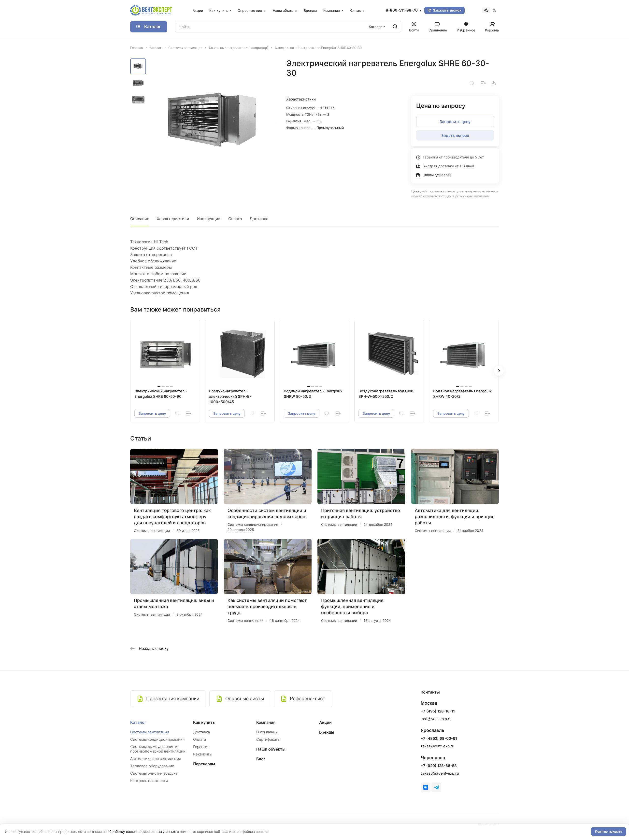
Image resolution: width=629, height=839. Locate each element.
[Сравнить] (483, 83)
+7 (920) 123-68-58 (439, 766)
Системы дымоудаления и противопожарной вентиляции (158, 749)
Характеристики (173, 218)
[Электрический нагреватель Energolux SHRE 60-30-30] (212, 122)
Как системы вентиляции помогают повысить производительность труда (267, 606)
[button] (499, 371)
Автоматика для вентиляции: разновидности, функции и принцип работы (455, 516)
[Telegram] (436, 787)
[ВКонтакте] (425, 787)
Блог (260, 758)
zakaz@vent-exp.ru (437, 746)
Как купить (204, 722)
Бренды (326, 732)
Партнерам (204, 763)
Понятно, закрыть (608, 831)
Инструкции (209, 218)
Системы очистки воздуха (153, 773)
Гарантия (201, 746)
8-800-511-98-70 (402, 10)
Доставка (259, 218)
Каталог (138, 722)
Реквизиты (202, 754)
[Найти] (395, 26)
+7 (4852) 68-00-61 (439, 738)
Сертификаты (268, 739)
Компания (265, 722)
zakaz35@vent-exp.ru (440, 773)
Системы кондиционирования (157, 739)
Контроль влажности (149, 780)
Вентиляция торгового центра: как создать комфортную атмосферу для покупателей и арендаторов (172, 516)
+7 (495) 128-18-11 (438, 711)
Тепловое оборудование (152, 766)
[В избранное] (472, 83)
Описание (139, 218)
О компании (267, 732)
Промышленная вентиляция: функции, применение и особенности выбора (353, 606)
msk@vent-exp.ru (436, 718)
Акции (325, 722)
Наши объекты (271, 749)
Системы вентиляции (149, 732)
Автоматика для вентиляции (155, 758)
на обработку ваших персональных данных (139, 831)
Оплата (235, 218)
